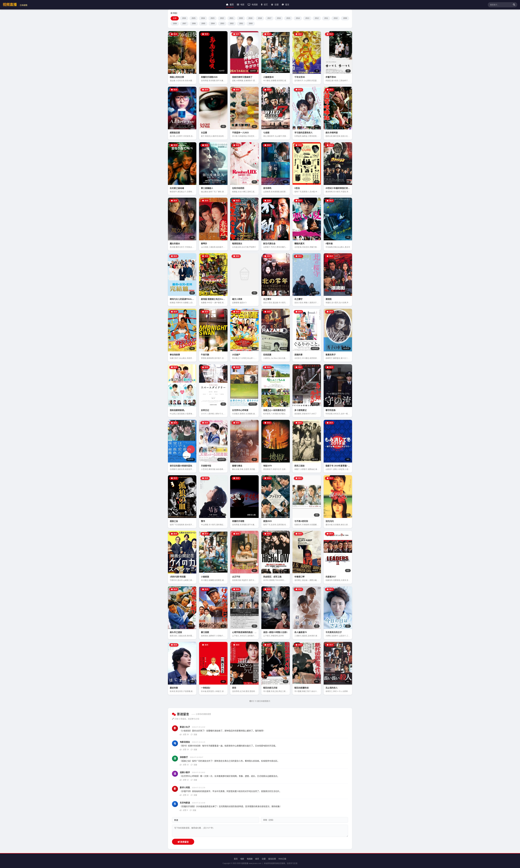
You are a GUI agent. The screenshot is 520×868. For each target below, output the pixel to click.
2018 (260, 18)
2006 (194, 23)
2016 (279, 18)
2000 (251, 23)
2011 (326, 18)
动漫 (276, 4)
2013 (307, 18)
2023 (212, 18)
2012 (317, 18)
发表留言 (184, 842)
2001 (241, 23)
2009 (345, 18)
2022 (222, 18)
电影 (242, 4)
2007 (184, 23)
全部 (174, 18)
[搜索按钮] (513, 5)
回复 (195, 734)
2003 (222, 23)
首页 (231, 4)
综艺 (265, 4)
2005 (203, 23)
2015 (288, 18)
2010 (335, 18)
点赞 (185, 734)
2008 (175, 23)
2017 (269, 18)
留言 (287, 4)
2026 (184, 18)
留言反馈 (272, 859)
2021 (231, 18)
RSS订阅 (282, 859)
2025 (193, 18)
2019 (250, 18)
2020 (241, 18)
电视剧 (254, 4)
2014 (298, 18)
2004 (213, 23)
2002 (232, 23)
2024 (203, 18)
